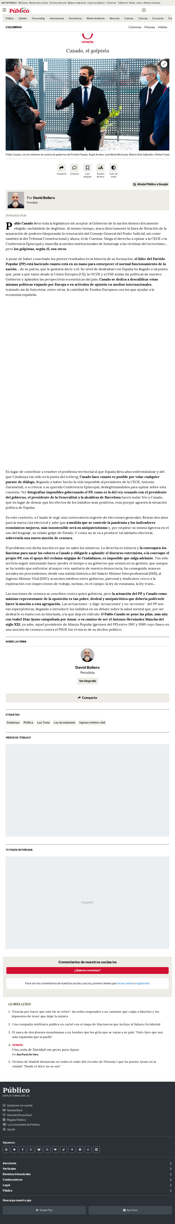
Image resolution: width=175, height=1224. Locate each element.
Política (10, 18)
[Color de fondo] (113, 168)
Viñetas (162, 27)
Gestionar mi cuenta (19, 1105)
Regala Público (16, 1120)
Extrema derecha (57, 3)
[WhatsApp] (88, 1149)
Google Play (46, 1210)
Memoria (114, 18)
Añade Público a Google (152, 184)
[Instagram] (47, 1149)
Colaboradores (12, 1179)
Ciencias (143, 18)
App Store (132, 1210)
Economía (158, 18)
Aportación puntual (19, 1115)
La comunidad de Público (23, 1124)
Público (16, 1090)
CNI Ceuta (23, 3)
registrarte (143, 983)
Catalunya (13, 722)
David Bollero (44, 198)
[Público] (81, 10)
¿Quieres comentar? (87, 970)
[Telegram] (71, 1149)
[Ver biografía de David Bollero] (87, 655)
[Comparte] (61, 168)
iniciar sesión (125, 983)
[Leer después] (87, 168)
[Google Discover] (14, 1149)
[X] (30, 1149)
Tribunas (149, 27)
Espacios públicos (96, 3)
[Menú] (4, 10)
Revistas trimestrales (17, 1174)
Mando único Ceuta (38, 3)
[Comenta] (74, 168)
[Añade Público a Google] (6, 1149)
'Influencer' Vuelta (126, 3)
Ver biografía (87, 681)
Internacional (57, 18)
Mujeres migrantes (77, 3)
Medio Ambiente (96, 18)
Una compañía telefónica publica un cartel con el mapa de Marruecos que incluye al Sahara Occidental (86, 1024)
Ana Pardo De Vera (27, 1054)
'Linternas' (111, 3)
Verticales (9, 1168)
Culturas (128, 18)
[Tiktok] (63, 1149)
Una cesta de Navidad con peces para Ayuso (45, 1049)
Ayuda (10, 1129)
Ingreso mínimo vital (92, 722)
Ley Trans (43, 722)
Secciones (9, 1163)
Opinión (22, 18)
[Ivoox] (96, 1149)
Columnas (14, 27)
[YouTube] (55, 1149)
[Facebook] (22, 1149)
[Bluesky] (39, 1149)
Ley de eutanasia (64, 722)
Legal (6, 1185)
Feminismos (75, 18)
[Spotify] (80, 1149)
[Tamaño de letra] (100, 168)
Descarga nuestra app (17, 1200)
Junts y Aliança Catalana (148, 3)
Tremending (38, 18)
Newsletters (14, 1110)
